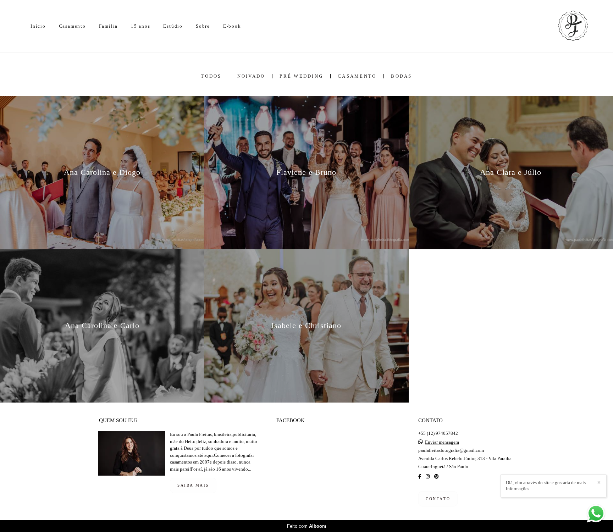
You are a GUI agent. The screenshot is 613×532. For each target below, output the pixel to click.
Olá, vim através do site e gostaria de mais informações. (546, 485)
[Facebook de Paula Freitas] (419, 476)
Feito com (306, 526)
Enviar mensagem (442, 442)
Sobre (203, 26)
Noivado (251, 76)
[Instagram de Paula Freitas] (428, 476)
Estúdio (173, 26)
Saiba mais (193, 485)
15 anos (140, 26)
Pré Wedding (301, 76)
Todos (211, 76)
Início (38, 26)
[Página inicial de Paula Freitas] (564, 26)
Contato (438, 499)
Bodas (401, 76)
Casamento (72, 26)
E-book (232, 26)
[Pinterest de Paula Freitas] (436, 476)
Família (108, 26)
